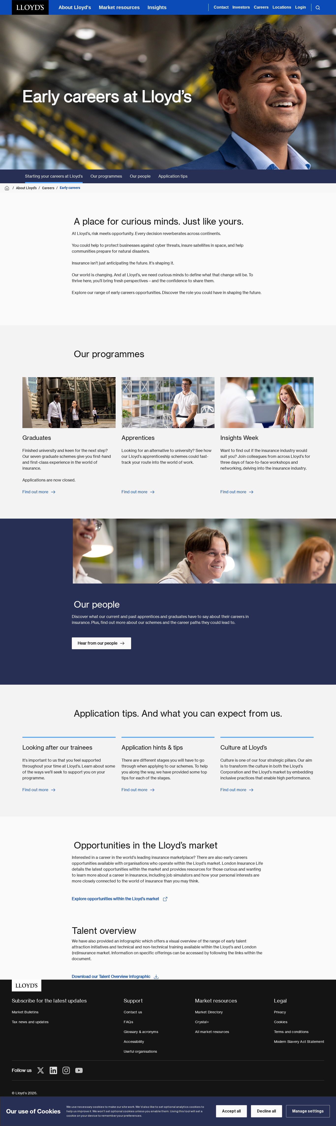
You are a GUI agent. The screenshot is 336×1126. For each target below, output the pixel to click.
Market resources (119, 7)
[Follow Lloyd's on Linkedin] (53, 1070)
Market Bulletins (25, 1012)
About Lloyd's (75, 7)
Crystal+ (202, 1022)
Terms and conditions (291, 1032)
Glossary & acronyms (141, 1032)
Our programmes (106, 176)
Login (300, 7)
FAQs (128, 1022)
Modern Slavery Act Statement (299, 1041)
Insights (157, 7)
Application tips (172, 176)
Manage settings (308, 1111)
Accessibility (134, 1041)
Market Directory (209, 1012)
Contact (221, 7)
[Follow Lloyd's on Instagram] (66, 1070)
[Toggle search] (317, 7)
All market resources (212, 1032)
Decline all (266, 1111)
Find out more (35, 491)
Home (8, 188)
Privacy (280, 1012)
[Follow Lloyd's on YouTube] (79, 1070)
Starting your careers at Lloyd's (54, 176)
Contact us (133, 1012)
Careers (261, 7)
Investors (241, 7)
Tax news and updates (30, 1022)
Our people (140, 176)
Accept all (231, 1111)
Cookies (280, 1022)
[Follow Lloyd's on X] (41, 1070)
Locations (282, 7)
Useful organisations (140, 1051)
